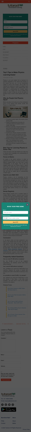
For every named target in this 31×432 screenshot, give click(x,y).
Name (4, 210)
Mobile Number (7, 215)
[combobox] (6, 218)
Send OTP (15, 222)
